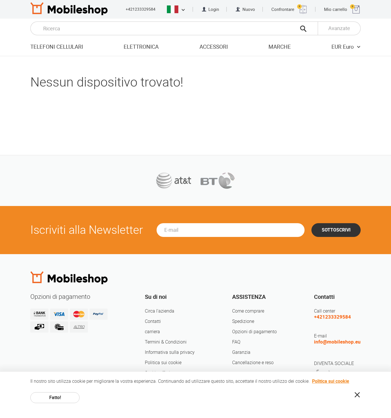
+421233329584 (140, 9)
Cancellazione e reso (253, 362)
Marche (279, 47)
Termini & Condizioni (166, 342)
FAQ (236, 342)
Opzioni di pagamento (254, 331)
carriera (152, 331)
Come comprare (248, 311)
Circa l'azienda (159, 311)
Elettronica (141, 47)
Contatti (153, 321)
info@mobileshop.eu (337, 342)
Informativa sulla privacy (170, 352)
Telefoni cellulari (56, 47)
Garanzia (241, 352)
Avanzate (339, 28)
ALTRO (79, 327)
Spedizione (243, 321)
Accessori (214, 47)
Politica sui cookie (163, 362)
